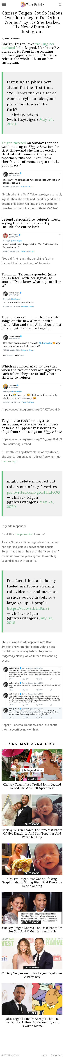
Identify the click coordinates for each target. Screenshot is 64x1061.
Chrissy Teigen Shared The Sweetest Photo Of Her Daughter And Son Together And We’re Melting (32, 833)
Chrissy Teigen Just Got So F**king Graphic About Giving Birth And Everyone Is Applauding (32, 882)
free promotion (23, 534)
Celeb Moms (32, 824)
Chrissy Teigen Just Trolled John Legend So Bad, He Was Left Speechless (32, 786)
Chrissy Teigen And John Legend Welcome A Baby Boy (32, 975)
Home (44, 1055)
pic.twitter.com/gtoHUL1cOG (33, 492)
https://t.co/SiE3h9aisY (28, 608)
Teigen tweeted (14, 143)
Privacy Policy (56, 1055)
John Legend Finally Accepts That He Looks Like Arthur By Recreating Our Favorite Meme (32, 1022)
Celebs (32, 779)
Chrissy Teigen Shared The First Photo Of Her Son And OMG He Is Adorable (32, 929)
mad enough (9, 461)
